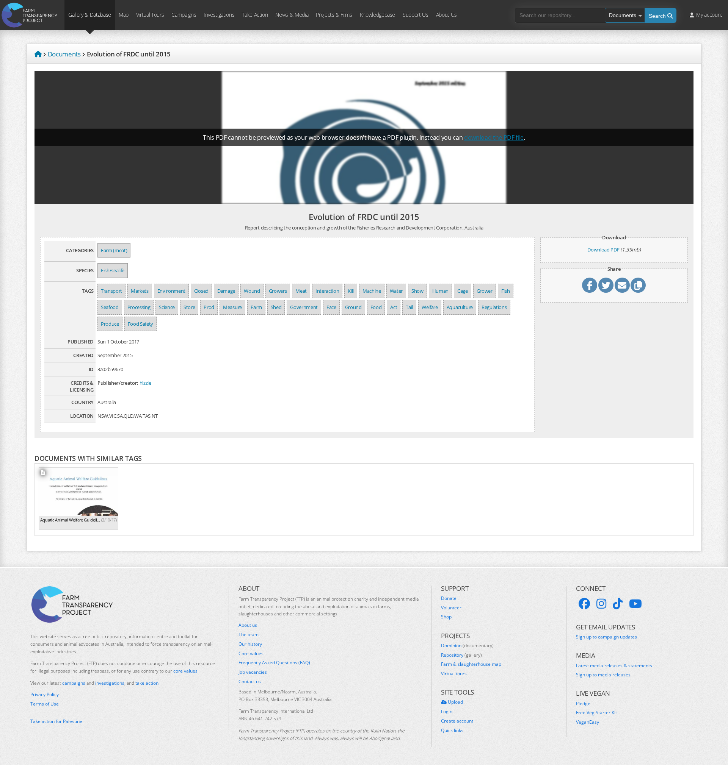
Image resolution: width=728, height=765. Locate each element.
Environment (171, 290)
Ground (353, 307)
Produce (110, 323)
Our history (250, 644)
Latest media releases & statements (614, 666)
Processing (139, 307)
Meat (301, 290)
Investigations (219, 14)
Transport (111, 290)
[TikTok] (617, 603)
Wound (252, 290)
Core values (251, 654)
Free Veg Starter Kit (596, 713)
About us (247, 625)
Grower (485, 290)
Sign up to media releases (603, 675)
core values (185, 671)
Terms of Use (44, 704)
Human (440, 290)
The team (248, 635)
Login (446, 712)
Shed (276, 307)
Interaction (327, 290)
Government (304, 307)
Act (393, 307)
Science (167, 307)
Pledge (583, 704)
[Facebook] (584, 603)
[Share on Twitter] (605, 285)
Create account (457, 721)
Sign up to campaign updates (606, 637)
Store (189, 307)
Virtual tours (454, 674)
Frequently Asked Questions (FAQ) (274, 663)
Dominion (467, 646)
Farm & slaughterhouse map (471, 664)
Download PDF (603, 249)
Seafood (110, 307)
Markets (140, 290)
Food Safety (140, 323)
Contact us (249, 682)
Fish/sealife (112, 270)
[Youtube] (635, 603)
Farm (256, 307)
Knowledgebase (377, 14)
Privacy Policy (44, 695)
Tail (409, 307)
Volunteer (451, 608)
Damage (226, 290)
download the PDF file (494, 137)
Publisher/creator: (117, 382)
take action (146, 683)
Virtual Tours (150, 14)
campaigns (73, 683)
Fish (505, 290)
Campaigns (183, 14)
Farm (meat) (114, 250)
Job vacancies (252, 672)
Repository (461, 655)
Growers (278, 290)
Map (124, 14)
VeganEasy (587, 722)
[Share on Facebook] (589, 285)
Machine (371, 290)
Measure (232, 307)
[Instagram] (601, 603)
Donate (449, 598)
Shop (446, 617)
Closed (201, 290)
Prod (209, 307)
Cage (462, 290)
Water (396, 290)
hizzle (145, 382)
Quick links (452, 731)
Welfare (430, 307)
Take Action (255, 14)
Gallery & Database (89, 14)
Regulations (494, 307)
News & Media (291, 14)
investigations (109, 683)
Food (376, 307)
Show (417, 290)
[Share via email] (622, 285)
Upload (455, 702)
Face (331, 307)
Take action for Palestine (56, 721)
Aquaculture (460, 307)
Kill (351, 290)
